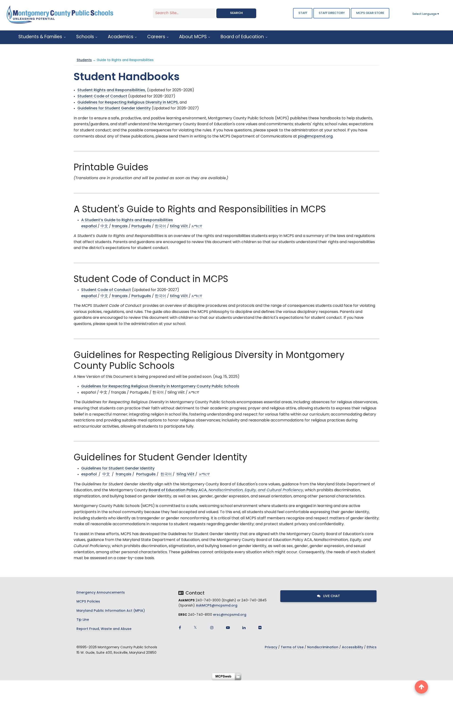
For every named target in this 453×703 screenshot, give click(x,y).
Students (84, 60)
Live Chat (331, 596)
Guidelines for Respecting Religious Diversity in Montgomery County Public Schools (160, 386)
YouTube (228, 627)
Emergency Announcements (100, 593)
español (89, 226)
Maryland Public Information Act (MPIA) (110, 611)
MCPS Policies (88, 601)
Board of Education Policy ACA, (226, 490)
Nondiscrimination (322, 647)
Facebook (180, 627)
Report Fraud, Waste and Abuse (103, 629)
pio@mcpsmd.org (315, 136)
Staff (302, 13)
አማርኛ (197, 226)
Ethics (372, 647)
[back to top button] (421, 687)
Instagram (212, 627)
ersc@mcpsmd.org (229, 615)
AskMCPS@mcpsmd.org (216, 605)
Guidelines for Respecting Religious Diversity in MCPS (127, 102)
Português (141, 226)
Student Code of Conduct (102, 96)
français (120, 226)
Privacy (271, 647)
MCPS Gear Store (370, 13)
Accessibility (352, 647)
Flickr (260, 627)
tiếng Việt (179, 226)
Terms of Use (292, 647)
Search (236, 13)
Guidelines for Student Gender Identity (114, 108)
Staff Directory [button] (332, 13)
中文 (104, 226)
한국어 (160, 226)
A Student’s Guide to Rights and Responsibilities (127, 220)
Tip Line (82, 620)
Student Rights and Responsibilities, (111, 90)
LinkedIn (244, 627)
